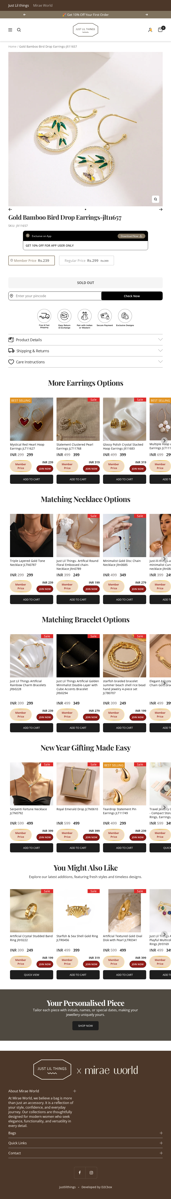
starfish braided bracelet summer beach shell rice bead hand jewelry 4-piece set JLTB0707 (124, 687)
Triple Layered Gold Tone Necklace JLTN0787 (27, 563)
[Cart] (160, 29)
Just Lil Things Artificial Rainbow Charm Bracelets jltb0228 (28, 685)
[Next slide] (164, 440)
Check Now (132, 296)
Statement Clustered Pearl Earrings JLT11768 (75, 446)
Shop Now (85, 1026)
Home (12, 46)
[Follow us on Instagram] (91, 1172)
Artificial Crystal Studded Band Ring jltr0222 (31, 938)
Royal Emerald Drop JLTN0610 (77, 809)
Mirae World (43, 5)
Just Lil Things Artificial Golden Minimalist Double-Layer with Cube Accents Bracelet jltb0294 (78, 687)
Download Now (129, 236)
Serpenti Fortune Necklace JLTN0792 (28, 811)
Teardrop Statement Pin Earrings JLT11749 (119, 811)
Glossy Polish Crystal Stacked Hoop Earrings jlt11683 (123, 446)
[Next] (161, 209)
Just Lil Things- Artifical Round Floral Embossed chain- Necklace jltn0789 (77, 565)
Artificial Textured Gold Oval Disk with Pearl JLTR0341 (122, 938)
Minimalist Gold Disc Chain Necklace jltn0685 (122, 563)
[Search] (19, 30)
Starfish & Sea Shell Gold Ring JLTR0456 (77, 938)
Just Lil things (18, 5)
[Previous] (10, 209)
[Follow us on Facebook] (80, 1172)
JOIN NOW (45, 468)
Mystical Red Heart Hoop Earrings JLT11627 (27, 446)
